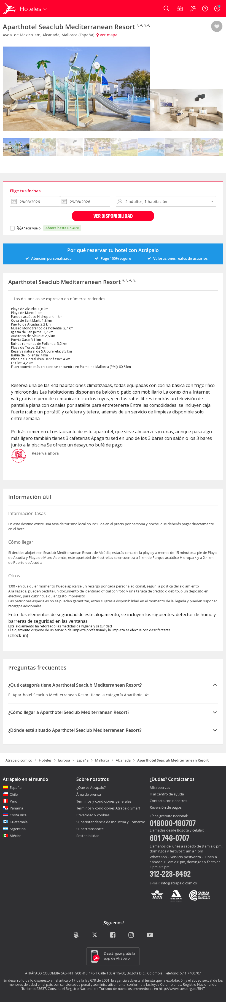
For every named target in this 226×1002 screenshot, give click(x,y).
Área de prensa (88, 794)
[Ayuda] (205, 8)
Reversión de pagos (166, 807)
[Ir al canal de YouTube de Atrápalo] (150, 935)
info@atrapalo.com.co (179, 883)
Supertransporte (90, 828)
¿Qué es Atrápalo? (91, 787)
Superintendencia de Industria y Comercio (110, 821)
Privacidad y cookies (92, 815)
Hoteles (45, 760)
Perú (13, 801)
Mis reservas (160, 788)
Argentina (18, 828)
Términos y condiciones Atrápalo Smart (108, 808)
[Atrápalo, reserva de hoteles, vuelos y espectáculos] (10, 8)
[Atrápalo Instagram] (131, 935)
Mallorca (102, 760)
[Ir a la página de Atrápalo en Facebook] (113, 935)
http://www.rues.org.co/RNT (182, 988)
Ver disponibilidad (113, 215)
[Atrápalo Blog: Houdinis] (76, 935)
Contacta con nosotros (168, 801)
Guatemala (19, 821)
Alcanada (123, 760)
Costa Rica (18, 815)
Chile (14, 794)
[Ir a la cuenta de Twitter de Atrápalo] (95, 935)
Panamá (16, 808)
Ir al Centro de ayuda (167, 794)
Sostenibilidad (87, 835)
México (15, 835)
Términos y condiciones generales (103, 801)
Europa (64, 760)
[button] (216, 27)
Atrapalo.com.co (19, 760)
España (82, 760)
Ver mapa (108, 34)
